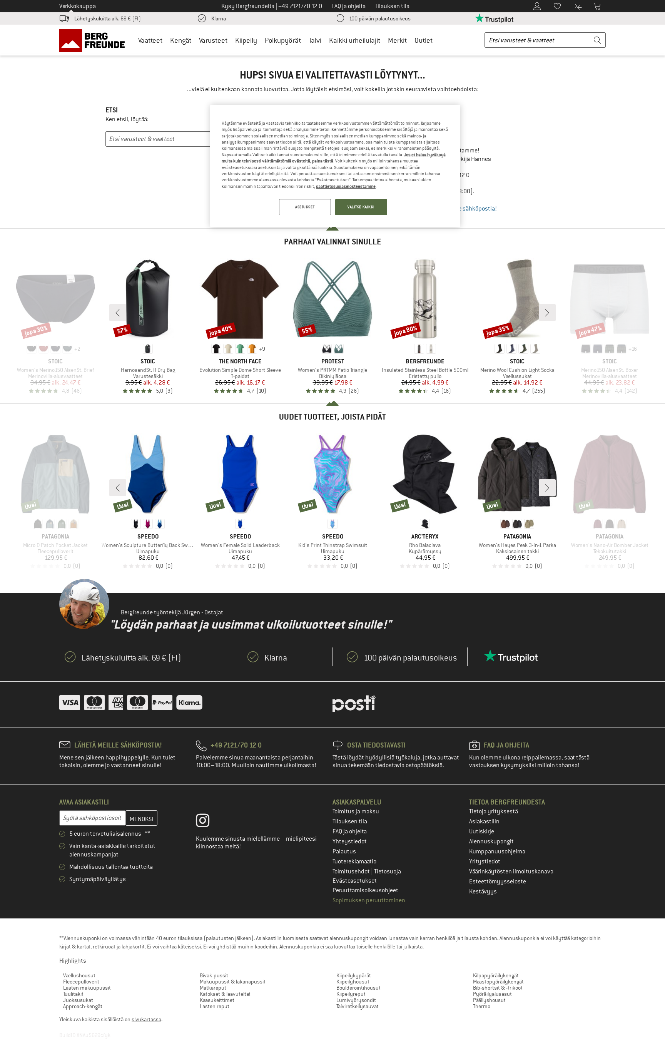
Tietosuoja (387, 871)
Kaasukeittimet (217, 1000)
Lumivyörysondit (356, 1000)
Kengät (180, 40)
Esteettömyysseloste (497, 881)
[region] (335, 166)
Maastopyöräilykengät (498, 981)
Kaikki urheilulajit (354, 40)
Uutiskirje (481, 831)
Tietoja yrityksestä (493, 811)
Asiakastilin (484, 821)
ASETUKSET (304, 206)
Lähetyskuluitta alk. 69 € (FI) (107, 18)
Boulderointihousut (358, 987)
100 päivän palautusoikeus (380, 18)
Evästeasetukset (354, 881)
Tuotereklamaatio (354, 861)
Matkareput (213, 987)
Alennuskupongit (491, 841)
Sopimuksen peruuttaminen (368, 900)
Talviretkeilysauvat (357, 1006)
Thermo (481, 1006)
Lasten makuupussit (87, 987)
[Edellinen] (117, 312)
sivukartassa (146, 1019)
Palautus (344, 851)
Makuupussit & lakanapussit (233, 981)
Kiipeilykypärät (353, 975)
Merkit (397, 40)
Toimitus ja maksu (355, 811)
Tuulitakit (73, 993)
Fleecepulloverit (81, 981)
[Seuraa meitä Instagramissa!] (208, 822)
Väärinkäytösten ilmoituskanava (511, 871)
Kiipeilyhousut (352, 981)
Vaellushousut (79, 975)
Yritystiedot (484, 861)
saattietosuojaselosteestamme (346, 186)
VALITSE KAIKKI (361, 206)
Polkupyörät (283, 40)
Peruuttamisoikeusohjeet (365, 890)
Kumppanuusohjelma (497, 851)
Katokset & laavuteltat (225, 993)
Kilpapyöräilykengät (496, 975)
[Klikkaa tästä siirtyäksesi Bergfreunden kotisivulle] (94, 40)
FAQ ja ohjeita (349, 831)
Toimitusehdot (351, 871)
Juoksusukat (78, 1000)
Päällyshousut (489, 1000)
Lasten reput (214, 1006)
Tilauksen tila (349, 821)
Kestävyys (483, 891)
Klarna (218, 18)
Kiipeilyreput (351, 993)
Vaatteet (150, 40)
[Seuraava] (547, 312)
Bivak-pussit (214, 975)
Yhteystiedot (349, 841)
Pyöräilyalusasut (492, 993)
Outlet (423, 40)
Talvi (315, 40)
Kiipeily (246, 40)
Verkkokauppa (77, 6)
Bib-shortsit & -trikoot (498, 987)
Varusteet (213, 40)
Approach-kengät (82, 1006)
